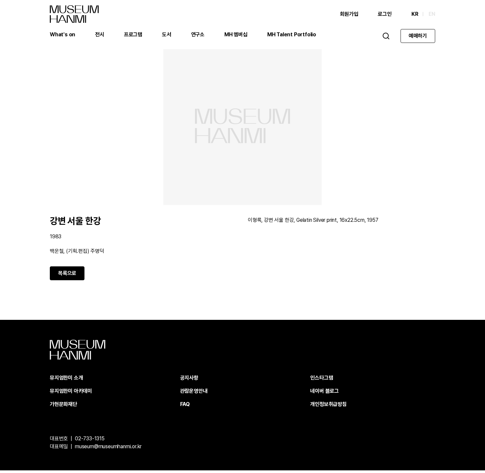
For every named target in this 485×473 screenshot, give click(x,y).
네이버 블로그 (324, 391)
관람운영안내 (194, 391)
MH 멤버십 (235, 34)
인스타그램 (321, 378)
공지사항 (189, 378)
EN (432, 14)
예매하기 (418, 36)
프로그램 (133, 34)
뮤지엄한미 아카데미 (71, 391)
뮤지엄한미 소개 (66, 378)
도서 (166, 34)
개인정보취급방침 (328, 404)
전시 (99, 34)
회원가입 (349, 14)
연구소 (198, 34)
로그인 (384, 14)
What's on (62, 34)
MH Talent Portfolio (291, 34)
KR (414, 14)
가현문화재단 (63, 404)
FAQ (185, 404)
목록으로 (67, 273)
